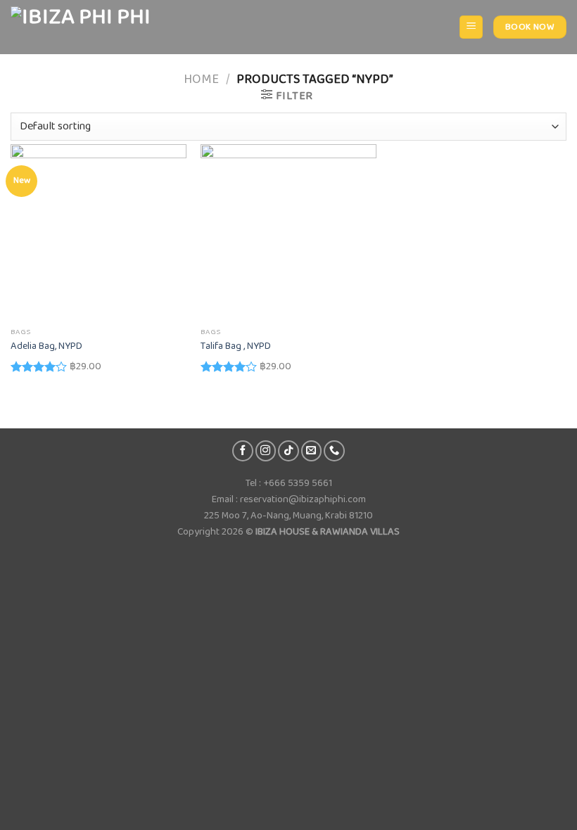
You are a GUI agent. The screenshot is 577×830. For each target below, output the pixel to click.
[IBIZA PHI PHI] (81, 27)
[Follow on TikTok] (288, 450)
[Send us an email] (311, 450)
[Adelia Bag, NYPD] (98, 232)
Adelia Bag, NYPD (46, 346)
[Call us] (334, 450)
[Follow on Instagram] (266, 450)
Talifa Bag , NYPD (236, 346)
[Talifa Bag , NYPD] (288, 232)
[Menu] (471, 27)
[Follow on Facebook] (242, 450)
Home (201, 79)
